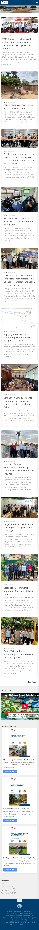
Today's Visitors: (6, 888)
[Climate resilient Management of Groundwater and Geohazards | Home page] (5, 2)
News (3, 36)
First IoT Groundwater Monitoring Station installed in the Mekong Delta (19, 654)
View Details (10, 771)
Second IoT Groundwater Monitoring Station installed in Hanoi (19, 590)
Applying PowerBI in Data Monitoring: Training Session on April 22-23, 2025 (18, 337)
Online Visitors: (6, 884)
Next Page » (32, 682)
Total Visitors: (5, 893)
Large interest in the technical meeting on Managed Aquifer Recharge (18, 527)
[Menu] (36, 2)
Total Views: (5, 891)
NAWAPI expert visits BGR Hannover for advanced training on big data (19, 221)
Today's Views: (6, 886)
